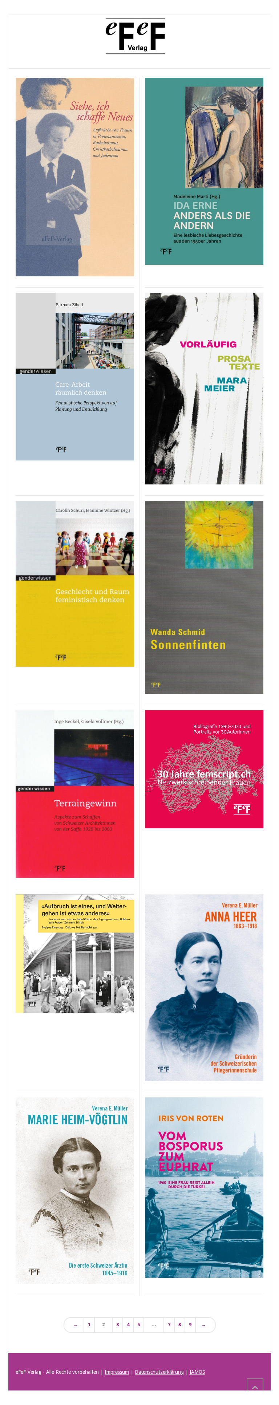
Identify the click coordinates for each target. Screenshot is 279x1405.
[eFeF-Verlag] (136, 36)
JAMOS (197, 1372)
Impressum (117, 1372)
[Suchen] (257, 36)
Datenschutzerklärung (159, 1372)
